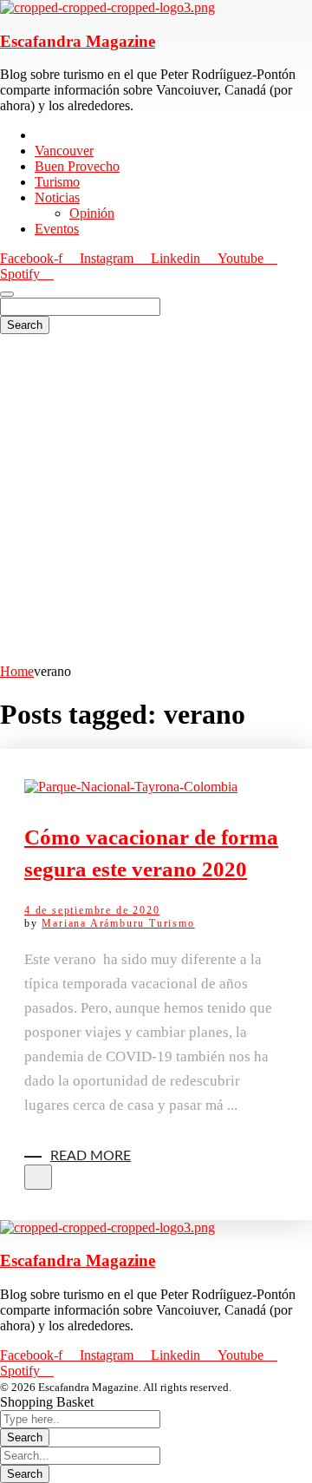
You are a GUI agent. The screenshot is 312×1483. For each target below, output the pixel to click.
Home (17, 671)
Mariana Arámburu (95, 923)
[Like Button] (38, 1177)
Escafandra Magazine (77, 41)
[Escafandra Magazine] (107, 7)
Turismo (172, 923)
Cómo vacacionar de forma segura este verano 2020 (151, 853)
